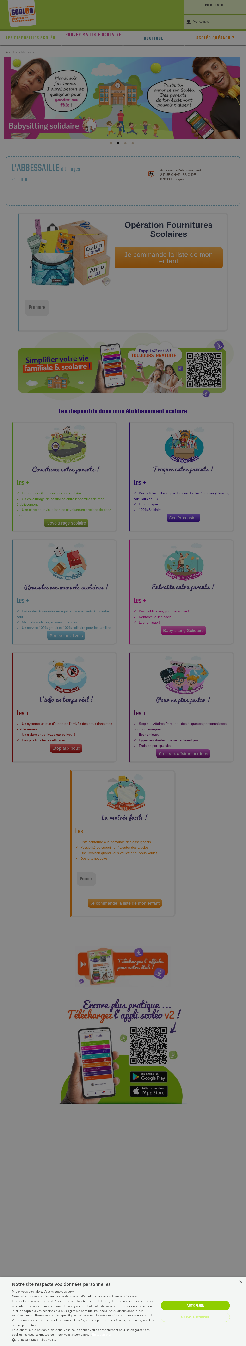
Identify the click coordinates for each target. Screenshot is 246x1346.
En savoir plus (102, 1335)
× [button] (240, 1282)
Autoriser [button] (195, 1305)
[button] (83, 1339)
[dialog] (123, 1311)
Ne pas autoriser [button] (195, 1317)
